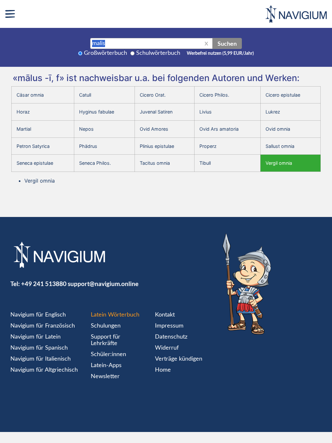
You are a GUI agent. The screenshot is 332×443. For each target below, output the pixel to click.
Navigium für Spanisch (39, 348)
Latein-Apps (106, 365)
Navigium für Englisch (38, 315)
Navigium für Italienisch (40, 359)
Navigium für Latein (35, 337)
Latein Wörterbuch (115, 315)
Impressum (169, 326)
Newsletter (105, 376)
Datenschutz (171, 337)
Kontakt (165, 315)
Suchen (227, 43)
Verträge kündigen (178, 359)
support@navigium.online (103, 283)
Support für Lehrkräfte (105, 340)
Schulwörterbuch (158, 53)
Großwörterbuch (105, 53)
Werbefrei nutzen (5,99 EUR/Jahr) (220, 53)
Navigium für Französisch (42, 326)
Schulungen (106, 326)
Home (163, 370)
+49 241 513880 (43, 283)
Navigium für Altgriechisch (44, 370)
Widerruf (167, 348)
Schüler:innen (108, 354)
